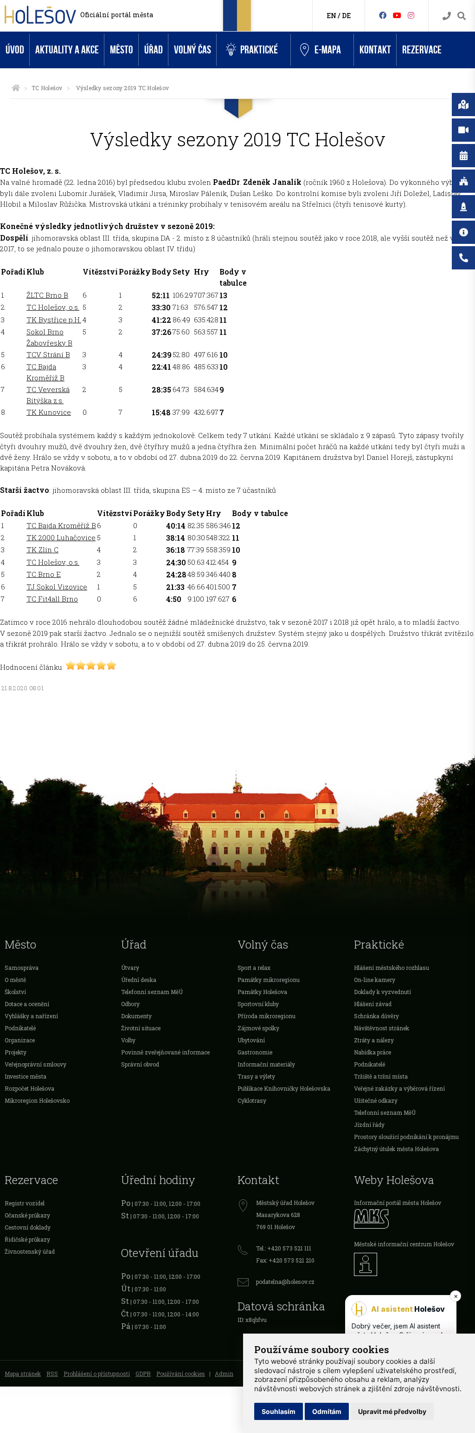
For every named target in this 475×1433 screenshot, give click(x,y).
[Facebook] (383, 15)
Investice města (25, 1076)
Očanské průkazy (27, 1215)
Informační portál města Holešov (397, 1202)
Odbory (130, 1004)
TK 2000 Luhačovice (61, 537)
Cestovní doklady (28, 1227)
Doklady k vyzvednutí (382, 991)
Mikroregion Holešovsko (37, 1100)
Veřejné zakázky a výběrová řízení (399, 1088)
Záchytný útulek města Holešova (396, 1148)
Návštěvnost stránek (381, 1028)
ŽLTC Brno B (47, 295)
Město (121, 50)
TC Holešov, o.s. (52, 307)
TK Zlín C (42, 549)
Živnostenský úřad (30, 1251)
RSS (52, 1373)
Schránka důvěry (376, 1016)
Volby (128, 1040)
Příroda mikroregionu (266, 1016)
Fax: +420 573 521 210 (285, 1260)
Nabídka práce (372, 1052)
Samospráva (22, 967)
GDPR (143, 1373)
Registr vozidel (25, 1203)
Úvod (15, 50)
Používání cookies (180, 1373)
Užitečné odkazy (376, 1100)
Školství (15, 991)
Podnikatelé (20, 1028)
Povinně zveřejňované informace (165, 1052)
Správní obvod (140, 1064)
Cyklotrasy (252, 1100)
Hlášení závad (373, 1004)
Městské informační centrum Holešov (404, 1244)
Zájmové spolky (258, 1028)
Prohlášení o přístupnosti (97, 1373)
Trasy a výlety (256, 1076)
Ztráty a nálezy (374, 1040)
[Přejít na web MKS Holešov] (412, 1218)
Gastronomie (255, 1052)
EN (331, 15)
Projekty (15, 1052)
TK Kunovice (48, 412)
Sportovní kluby (258, 1004)
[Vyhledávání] (461, 16)
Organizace (20, 1040)
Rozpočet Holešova (29, 1088)
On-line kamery (374, 979)
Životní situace (140, 1028)
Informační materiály (266, 1064)
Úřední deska (138, 979)
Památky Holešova (262, 991)
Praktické (259, 50)
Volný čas (192, 50)
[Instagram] (411, 15)
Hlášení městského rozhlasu (391, 967)
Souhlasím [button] (278, 1411)
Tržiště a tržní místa (381, 1076)
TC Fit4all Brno (52, 598)
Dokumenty (136, 1016)
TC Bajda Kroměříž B (61, 525)
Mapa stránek (23, 1373)
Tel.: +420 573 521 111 (283, 1248)
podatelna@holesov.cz (285, 1281)
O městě (15, 979)
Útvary (130, 967)
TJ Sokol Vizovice (56, 586)
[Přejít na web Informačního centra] (412, 1264)
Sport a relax (254, 967)
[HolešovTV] (397, 15)
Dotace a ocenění (27, 1004)
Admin (224, 1373)
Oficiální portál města (116, 14)
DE (346, 15)
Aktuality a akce (67, 50)
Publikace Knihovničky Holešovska (284, 1088)
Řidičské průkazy (27, 1239)
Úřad (153, 50)
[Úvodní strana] (16, 88)
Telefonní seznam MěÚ (152, 991)
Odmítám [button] (326, 1411)
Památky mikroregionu (269, 979)
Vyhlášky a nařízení (31, 1016)
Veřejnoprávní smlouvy (35, 1064)
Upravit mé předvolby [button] (392, 1411)
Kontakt (375, 50)
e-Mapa (328, 50)
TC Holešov (47, 88)
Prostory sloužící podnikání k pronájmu (406, 1136)
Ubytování (251, 1040)
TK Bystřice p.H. (53, 319)
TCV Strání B (48, 354)
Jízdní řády (369, 1124)
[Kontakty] (447, 16)
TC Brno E (43, 574)
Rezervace (422, 50)
